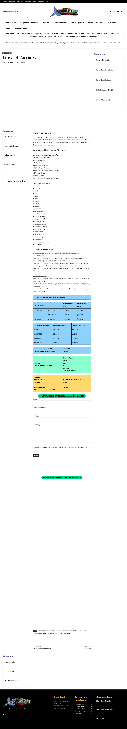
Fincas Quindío (7, 53)
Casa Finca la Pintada (9, 165)
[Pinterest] (80, 62)
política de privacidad (70, 447)
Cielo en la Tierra (11, 146)
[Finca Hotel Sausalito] (122, 703)
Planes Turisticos (52, 633)
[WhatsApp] (84, 62)
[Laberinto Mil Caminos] (25, 157)
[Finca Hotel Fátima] (119, 82)
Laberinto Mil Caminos (9, 156)
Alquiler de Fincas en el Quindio (46, 630)
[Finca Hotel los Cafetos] (122, 711)
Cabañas (58, 630)
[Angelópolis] (25, 673)
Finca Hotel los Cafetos (104, 710)
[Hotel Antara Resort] (25, 139)
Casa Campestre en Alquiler (69, 630)
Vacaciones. (67, 633)
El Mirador (100, 718)
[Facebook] (110, 11)
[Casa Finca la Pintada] (25, 166)
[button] (122, 11)
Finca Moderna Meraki (42, 649)
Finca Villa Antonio (103, 100)
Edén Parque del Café (104, 90)
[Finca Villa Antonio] (119, 102)
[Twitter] (114, 11)
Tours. (60, 633)
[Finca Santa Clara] (25, 682)
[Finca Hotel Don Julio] (119, 72)
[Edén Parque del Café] (119, 92)
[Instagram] (7, 714)
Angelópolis (9, 671)
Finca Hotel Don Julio (104, 70)
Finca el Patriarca (82, 630)
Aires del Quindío (103, 60)
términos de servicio (47, 450)
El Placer (87, 649)
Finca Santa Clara (11, 681)
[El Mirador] (122, 720)
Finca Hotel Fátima (103, 80)
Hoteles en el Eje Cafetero (40, 633)
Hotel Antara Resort (12, 137)
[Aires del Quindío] (119, 62)
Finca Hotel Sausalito (103, 701)
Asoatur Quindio (8, 62)
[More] (89, 62)
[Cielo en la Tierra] (25, 148)
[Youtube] (118, 11)
